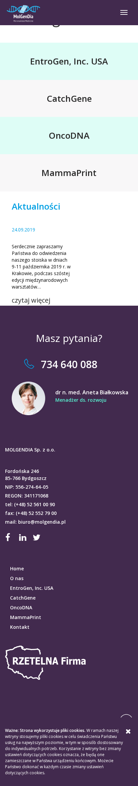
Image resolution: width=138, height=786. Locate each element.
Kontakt (19, 627)
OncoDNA (21, 607)
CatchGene (23, 598)
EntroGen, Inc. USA (31, 588)
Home (17, 568)
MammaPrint (25, 617)
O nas (16, 578)
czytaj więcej (31, 300)
